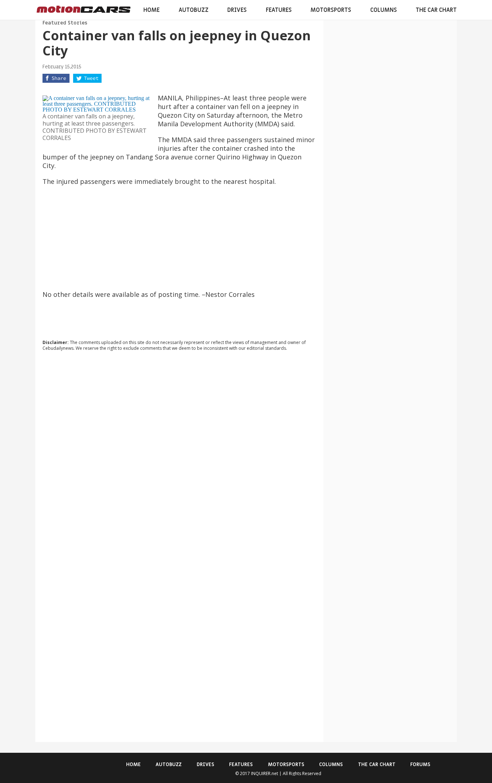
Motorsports (330, 10)
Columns (383, 10)
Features (279, 10)
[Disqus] (179, 454)
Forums (420, 764)
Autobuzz (194, 10)
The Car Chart (436, 10)
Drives (237, 10)
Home (151, 10)
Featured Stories (65, 22)
